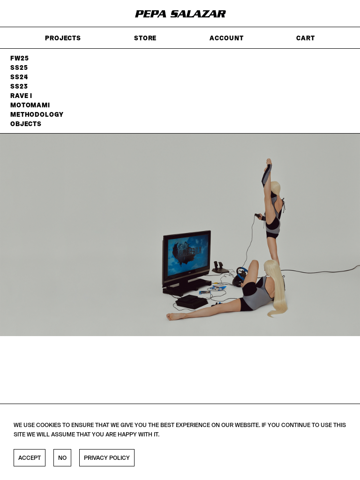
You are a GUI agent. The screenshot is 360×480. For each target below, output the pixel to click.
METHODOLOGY (37, 114)
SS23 (19, 86)
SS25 (19, 67)
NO (62, 458)
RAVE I (21, 95)
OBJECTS (26, 124)
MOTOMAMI (30, 105)
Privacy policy (107, 458)
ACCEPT (29, 458)
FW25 (19, 58)
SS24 (19, 77)
